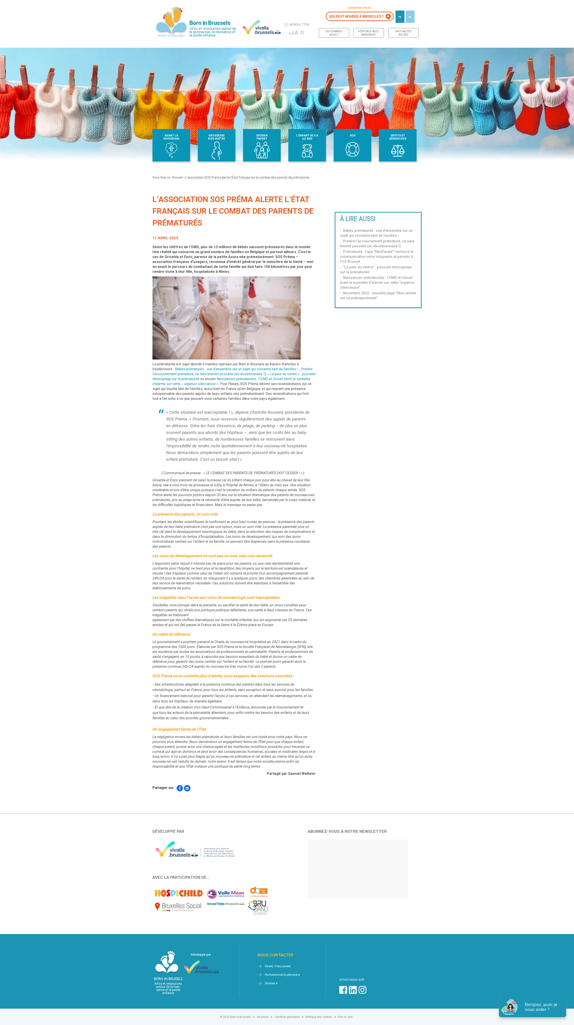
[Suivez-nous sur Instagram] (362, 992)
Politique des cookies (318, 1017)
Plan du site (345, 1017)
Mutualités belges (403, 33)
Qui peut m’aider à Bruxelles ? (356, 16)
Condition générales (287, 1017)
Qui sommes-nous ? (333, 33)
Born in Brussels (209, 23)
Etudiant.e (271, 983)
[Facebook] (179, 788)
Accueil (177, 177)
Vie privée (263, 1017)
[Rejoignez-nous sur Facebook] (343, 992)
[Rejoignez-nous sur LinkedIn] (353, 992)
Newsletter (299, 24)
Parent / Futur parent (278, 966)
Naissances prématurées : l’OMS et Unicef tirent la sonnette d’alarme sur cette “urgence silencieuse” (377, 283)
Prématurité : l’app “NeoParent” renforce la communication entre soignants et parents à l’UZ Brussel (376, 257)
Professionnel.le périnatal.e (282, 974)
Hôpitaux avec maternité (369, 33)
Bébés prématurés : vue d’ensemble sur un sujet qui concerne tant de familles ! (237, 369)
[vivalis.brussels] (262, 27)
